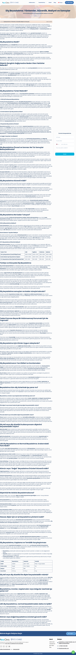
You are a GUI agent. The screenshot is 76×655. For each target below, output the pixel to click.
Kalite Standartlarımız (5, 649)
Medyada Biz (16, 649)
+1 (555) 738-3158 (63, 646)
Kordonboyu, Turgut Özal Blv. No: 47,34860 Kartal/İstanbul (67, 642)
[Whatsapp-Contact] (73, 652)
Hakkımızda (32, 2)
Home (24, 13)
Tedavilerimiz (41, 2)
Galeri (50, 2)
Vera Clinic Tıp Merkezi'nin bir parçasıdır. (14, 643)
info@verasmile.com (64, 648)
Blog (55, 2)
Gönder (64, 154)
